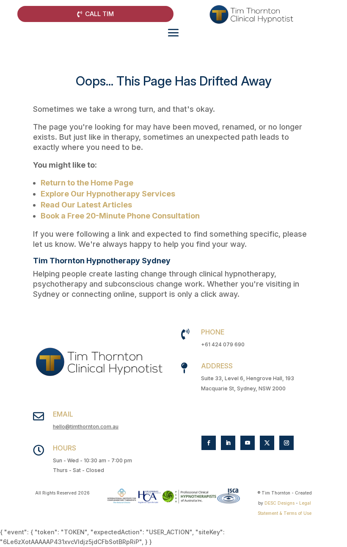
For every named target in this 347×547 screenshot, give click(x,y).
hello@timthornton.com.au (85, 426)
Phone (212, 332)
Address (217, 366)
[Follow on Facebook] (208, 443)
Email (63, 414)
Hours (64, 448)
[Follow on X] (267, 443)
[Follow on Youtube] (247, 443)
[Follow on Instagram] (286, 443)
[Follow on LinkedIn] (228, 443)
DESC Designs (279, 503)
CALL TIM (99, 14)
